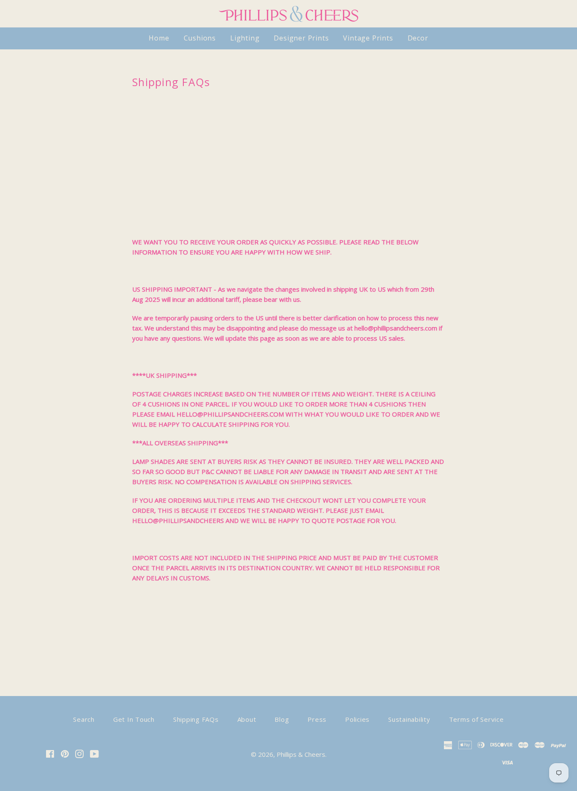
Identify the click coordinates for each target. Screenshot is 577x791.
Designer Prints (301, 38)
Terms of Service (476, 719)
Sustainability (409, 719)
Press (317, 719)
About (246, 719)
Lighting (244, 38)
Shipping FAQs (196, 719)
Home (159, 38)
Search (84, 719)
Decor (418, 38)
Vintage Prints (368, 38)
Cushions (200, 38)
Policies (357, 719)
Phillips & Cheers (301, 754)
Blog (282, 719)
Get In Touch (134, 719)
